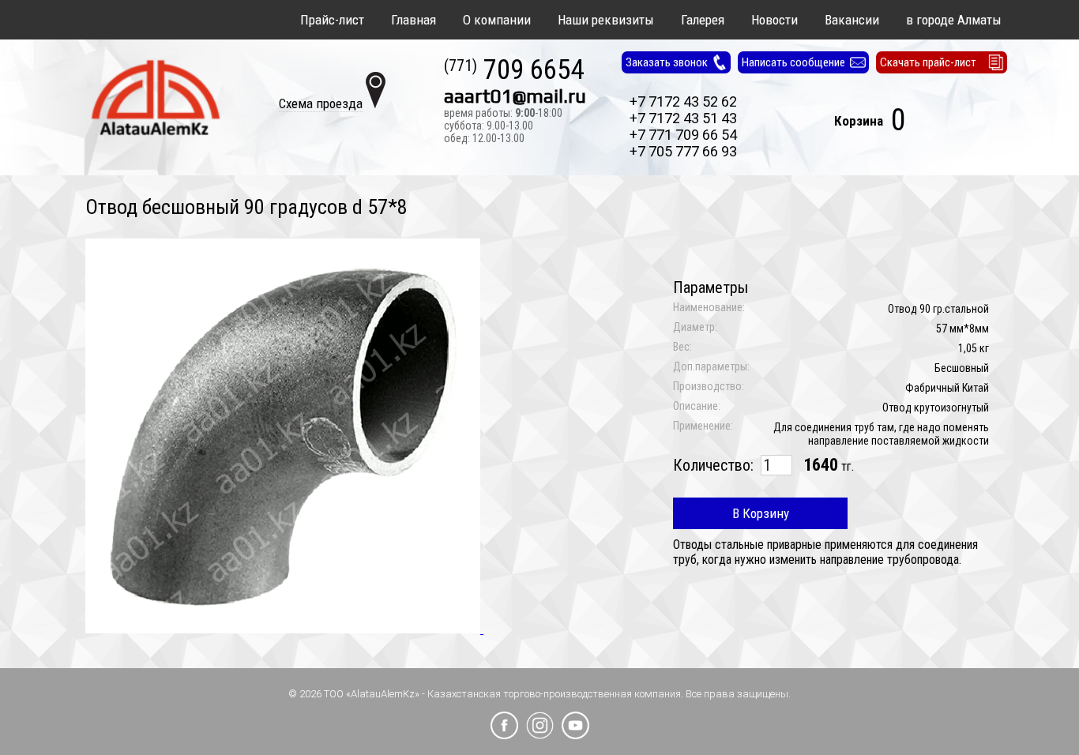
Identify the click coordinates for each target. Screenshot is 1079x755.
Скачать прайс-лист (928, 62)
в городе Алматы (954, 20)
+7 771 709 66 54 (683, 134)
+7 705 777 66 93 (683, 151)
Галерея (702, 20)
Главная (413, 20)
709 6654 (514, 70)
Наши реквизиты (606, 20)
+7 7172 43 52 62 (683, 101)
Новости (774, 20)
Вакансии (852, 20)
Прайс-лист (332, 20)
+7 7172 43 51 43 (683, 118)
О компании (497, 20)
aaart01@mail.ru (515, 96)
